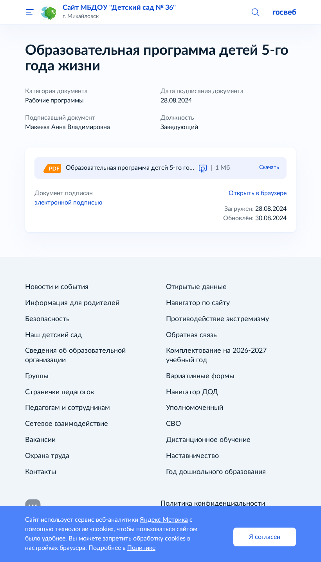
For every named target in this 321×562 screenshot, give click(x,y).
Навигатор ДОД (192, 392)
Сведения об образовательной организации (75, 355)
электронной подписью (68, 202)
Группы (37, 376)
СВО (173, 423)
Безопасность (47, 319)
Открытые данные (196, 287)
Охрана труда (47, 456)
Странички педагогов (59, 392)
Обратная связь (191, 335)
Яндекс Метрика (164, 520)
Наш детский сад (53, 335)
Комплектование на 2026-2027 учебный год (216, 355)
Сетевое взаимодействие (66, 423)
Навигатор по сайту (198, 303)
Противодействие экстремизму (217, 319)
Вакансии (40, 439)
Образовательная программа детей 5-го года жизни (141, 168)
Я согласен (264, 537)
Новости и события (56, 287)
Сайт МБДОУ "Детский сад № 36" (119, 7)
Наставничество (192, 456)
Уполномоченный (194, 407)
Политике (141, 548)
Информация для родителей (72, 303)
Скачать (269, 167)
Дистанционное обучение (208, 439)
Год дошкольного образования (216, 472)
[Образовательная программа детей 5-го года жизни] (51, 168)
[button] (255, 12)
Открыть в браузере (258, 193)
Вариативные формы (200, 376)
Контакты (40, 472)
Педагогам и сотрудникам (67, 407)
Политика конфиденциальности (212, 503)
